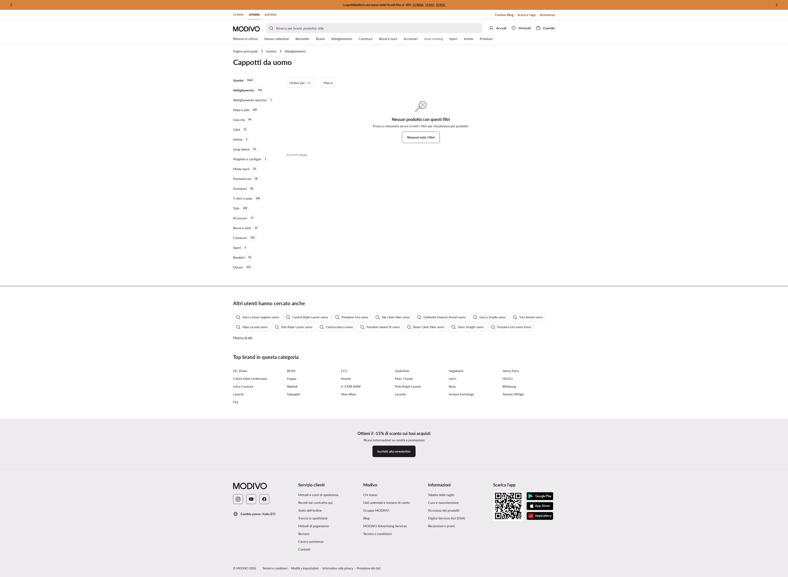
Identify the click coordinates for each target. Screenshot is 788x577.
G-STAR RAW (351, 386)
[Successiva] (776, 5)
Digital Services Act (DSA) (446, 518)
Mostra (303, 154)
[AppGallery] (540, 516)
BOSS (291, 371)
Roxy (452, 386)
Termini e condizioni (377, 534)
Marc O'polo (404, 378)
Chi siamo (370, 495)
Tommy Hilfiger (513, 394)
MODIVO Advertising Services (385, 526)
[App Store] (540, 506)
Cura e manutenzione (443, 502)
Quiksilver (402, 371)
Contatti (304, 549)
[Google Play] (540, 496)
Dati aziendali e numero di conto (386, 502)
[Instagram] (238, 499)
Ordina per (297, 83)
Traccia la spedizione (313, 518)
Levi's (452, 378)
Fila (235, 402)
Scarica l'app (527, 15)
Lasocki (238, 394)
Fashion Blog (504, 15)
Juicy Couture (243, 386)
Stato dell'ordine (310, 510)
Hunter (346, 378)
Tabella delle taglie (441, 495)
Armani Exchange (461, 394)
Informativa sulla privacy (337, 568)
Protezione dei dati (368, 568)
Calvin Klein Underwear (250, 378)
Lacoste (400, 394)
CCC (344, 371)
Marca (328, 83)
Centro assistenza (311, 541)
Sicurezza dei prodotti (443, 510)
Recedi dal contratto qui (315, 502)
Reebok (292, 386)
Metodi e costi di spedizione (318, 495)
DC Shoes (240, 371)
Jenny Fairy (511, 371)
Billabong (509, 386)
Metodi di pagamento (313, 526)
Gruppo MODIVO (376, 510)
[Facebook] (264, 499)
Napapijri (293, 394)
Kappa (291, 378)
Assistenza (547, 15)
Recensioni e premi (441, 526)
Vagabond (456, 371)
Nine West (348, 394)
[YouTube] (251, 499)
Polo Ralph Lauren (408, 386)
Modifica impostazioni (305, 568)
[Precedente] (11, 5)
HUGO (508, 378)
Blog (366, 518)
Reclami (303, 534)
